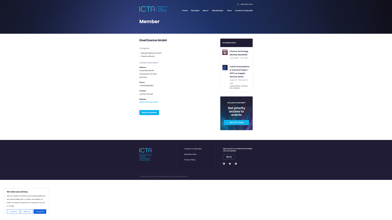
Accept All (39, 212)
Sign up (229, 157)
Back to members (149, 112)
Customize (13, 212)
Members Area (190, 154)
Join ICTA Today (236, 122)
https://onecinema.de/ (148, 102)
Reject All (27, 212)
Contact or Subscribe (193, 149)
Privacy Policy (189, 160)
